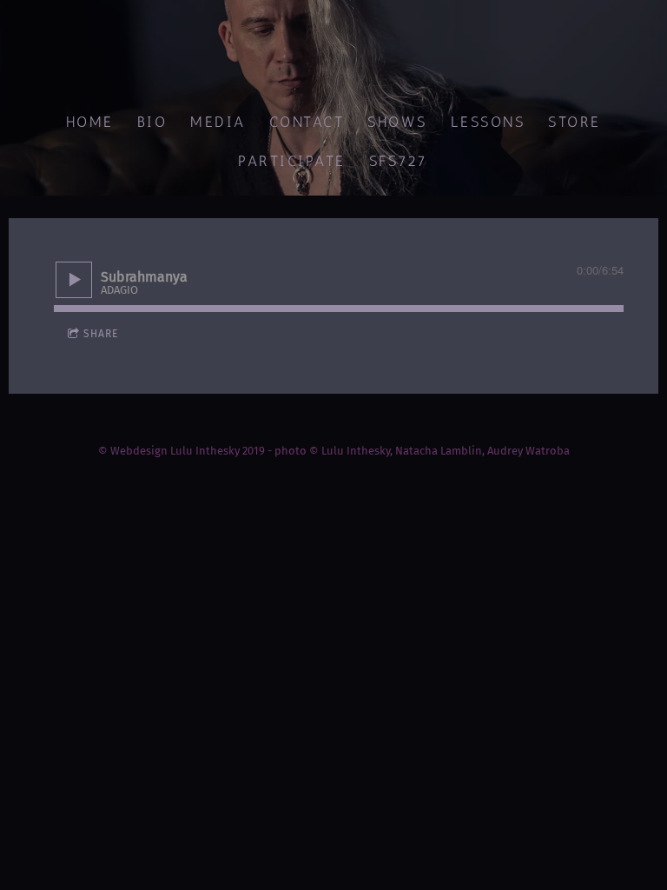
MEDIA (219, 121)
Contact (307, 121)
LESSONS (488, 121)
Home (90, 121)
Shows (398, 121)
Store (575, 121)
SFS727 (398, 160)
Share (100, 334)
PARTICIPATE (293, 160)
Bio (152, 121)
